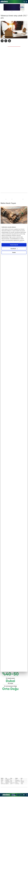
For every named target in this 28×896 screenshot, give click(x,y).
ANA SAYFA (3, 11)
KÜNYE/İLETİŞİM (13, 894)
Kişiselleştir (13, 248)
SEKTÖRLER (8, 11)
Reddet (14, 252)
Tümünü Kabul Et (14, 244)
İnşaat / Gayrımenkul (16, 11)
